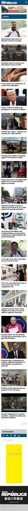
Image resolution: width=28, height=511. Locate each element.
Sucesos (6, 66)
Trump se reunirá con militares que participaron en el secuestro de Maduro (13, 108)
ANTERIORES (24, 423)
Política (2, 184)
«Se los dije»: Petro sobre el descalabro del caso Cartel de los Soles (13, 260)
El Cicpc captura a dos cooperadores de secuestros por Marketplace (13, 84)
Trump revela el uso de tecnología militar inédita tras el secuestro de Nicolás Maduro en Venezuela (14, 181)
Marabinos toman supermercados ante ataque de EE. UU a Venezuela (13, 389)
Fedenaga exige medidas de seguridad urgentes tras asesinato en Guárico (13, 157)
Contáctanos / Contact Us (14, 502)
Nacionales (3, 42)
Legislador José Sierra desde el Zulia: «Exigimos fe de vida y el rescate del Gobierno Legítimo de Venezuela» (12, 310)
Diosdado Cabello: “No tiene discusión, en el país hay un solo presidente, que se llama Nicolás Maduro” (13, 336)
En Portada (3, 66)
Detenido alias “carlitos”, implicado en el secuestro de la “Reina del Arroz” (14, 133)
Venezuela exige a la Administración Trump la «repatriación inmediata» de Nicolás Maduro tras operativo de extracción (13, 363)
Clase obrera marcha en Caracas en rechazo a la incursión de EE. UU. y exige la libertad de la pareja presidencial (13, 207)
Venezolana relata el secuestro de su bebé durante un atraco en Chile (12, 64)
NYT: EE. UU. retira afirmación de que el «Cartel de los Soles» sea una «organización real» (13, 285)
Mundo (6, 110)
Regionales (3, 391)
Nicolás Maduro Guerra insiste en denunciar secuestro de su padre (11, 40)
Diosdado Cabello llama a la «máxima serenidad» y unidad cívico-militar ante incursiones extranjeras (13, 416)
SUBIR (4, 508)
